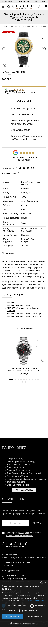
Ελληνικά (41, 1)
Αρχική (4, 26)
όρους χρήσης (24, 533)
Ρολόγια (14, 26)
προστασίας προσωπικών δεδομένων (19, 536)
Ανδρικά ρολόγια (28, 26)
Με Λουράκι (43, 26)
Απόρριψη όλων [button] (35, 617)
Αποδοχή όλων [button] (12, 617)
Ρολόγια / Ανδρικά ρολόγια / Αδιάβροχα (24, 316)
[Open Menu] (3, 6)
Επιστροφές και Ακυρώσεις (19, 470)
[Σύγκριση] (44, 37)
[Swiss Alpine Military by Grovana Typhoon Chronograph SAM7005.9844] (24, 48)
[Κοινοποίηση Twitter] (20, 168)
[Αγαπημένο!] (44, 33)
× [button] (45, 582)
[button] (21, 66)
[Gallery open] (4, 65)
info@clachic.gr (12, 571)
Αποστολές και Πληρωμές (18, 464)
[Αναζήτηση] (9, 6)
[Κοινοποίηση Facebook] (16, 168)
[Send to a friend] (32, 168)
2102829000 (7, 566)
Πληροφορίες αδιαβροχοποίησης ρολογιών (26, 479)
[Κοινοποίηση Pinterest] (24, 168)
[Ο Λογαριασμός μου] (39, 6)
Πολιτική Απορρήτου (16, 467)
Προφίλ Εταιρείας (15, 458)
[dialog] (24, 603)
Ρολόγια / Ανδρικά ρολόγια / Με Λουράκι (25, 313)
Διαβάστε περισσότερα (36, 600)
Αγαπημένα (24, 1)
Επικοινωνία (8, 1)
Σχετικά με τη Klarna (16, 482)
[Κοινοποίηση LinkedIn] (28, 168)
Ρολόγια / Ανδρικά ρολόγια (19, 305)
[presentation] (4, 49)
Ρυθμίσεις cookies (24, 490)
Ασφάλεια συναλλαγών (17, 476)
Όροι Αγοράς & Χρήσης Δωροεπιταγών (24, 473)
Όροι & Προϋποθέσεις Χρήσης (21, 461)
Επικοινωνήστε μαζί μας (18, 485)
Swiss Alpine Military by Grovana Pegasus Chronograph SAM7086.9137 (24, 369)
